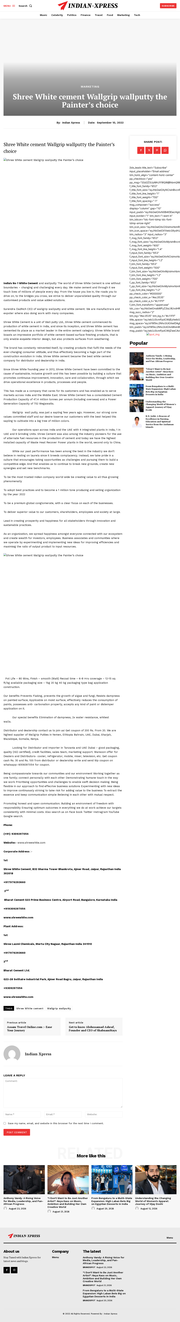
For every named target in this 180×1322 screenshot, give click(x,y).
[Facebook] (140, 150)
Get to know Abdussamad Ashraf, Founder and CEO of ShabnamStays (93, 1028)
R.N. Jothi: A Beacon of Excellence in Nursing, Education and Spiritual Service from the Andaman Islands (160, 421)
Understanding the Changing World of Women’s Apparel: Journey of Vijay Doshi (161, 405)
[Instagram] (14, 1270)
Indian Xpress (71, 122)
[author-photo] (6, 1208)
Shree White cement (29, 1008)
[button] (26, 6)
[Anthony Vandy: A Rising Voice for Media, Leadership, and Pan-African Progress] (137, 358)
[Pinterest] (156, 150)
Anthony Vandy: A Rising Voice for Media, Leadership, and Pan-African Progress (161, 358)
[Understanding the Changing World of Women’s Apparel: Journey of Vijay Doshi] (137, 405)
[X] (148, 150)
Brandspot (89, 1267)
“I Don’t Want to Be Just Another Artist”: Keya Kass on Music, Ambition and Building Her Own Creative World (159, 374)
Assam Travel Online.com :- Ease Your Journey (29, 1028)
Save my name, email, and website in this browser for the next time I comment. (56, 1123)
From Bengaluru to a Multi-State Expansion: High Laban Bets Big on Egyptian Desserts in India (161, 390)
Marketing (90, 86)
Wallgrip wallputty (59, 1008)
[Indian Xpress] (12, 1053)
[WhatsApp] (165, 150)
